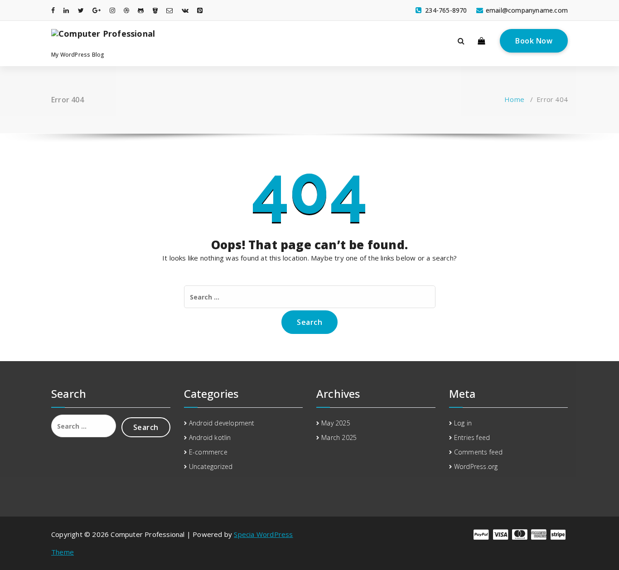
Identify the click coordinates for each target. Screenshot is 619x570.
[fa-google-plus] (96, 10)
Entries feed (472, 437)
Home (514, 99)
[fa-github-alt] (141, 10)
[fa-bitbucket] (155, 10)
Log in (463, 423)
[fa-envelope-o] (169, 10)
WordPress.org (476, 466)
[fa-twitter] (81, 10)
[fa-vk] (185, 10)
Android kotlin (210, 437)
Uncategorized (211, 466)
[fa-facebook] (53, 10)
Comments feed (478, 452)
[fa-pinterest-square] (200, 10)
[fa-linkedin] (66, 10)
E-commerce (208, 452)
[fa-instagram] (112, 10)
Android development (222, 423)
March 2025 (339, 437)
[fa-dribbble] (126, 10)
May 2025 (335, 423)
